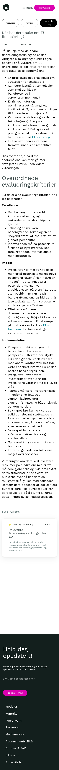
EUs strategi (41, 137)
